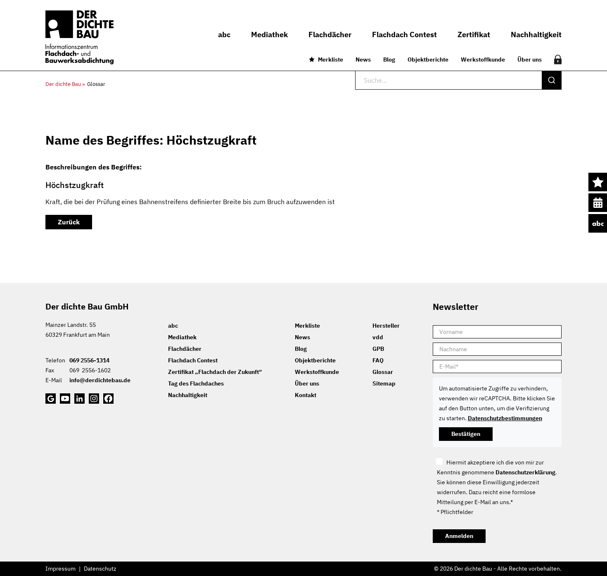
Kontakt (305, 395)
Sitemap (384, 383)
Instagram (94, 398)
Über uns (529, 59)
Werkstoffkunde (483, 59)
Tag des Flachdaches (196, 383)
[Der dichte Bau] (79, 37)
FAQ (378, 360)
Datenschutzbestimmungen (505, 418)
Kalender (597, 202)
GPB (378, 348)
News (363, 59)
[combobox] (458, 80)
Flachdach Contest (193, 360)
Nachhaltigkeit (187, 395)
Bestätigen (465, 434)
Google (50, 398)
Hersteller (386, 325)
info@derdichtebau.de (99, 380)
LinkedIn (79, 398)
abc (597, 223)
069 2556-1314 (89, 360)
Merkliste (330, 59)
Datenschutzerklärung (525, 472)
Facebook (108, 398)
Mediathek (182, 337)
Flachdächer (185, 348)
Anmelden (459, 536)
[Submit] (551, 80)
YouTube (65, 398)
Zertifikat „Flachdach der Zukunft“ (215, 372)
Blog (389, 59)
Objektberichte (428, 59)
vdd (377, 337)
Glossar (382, 372)
